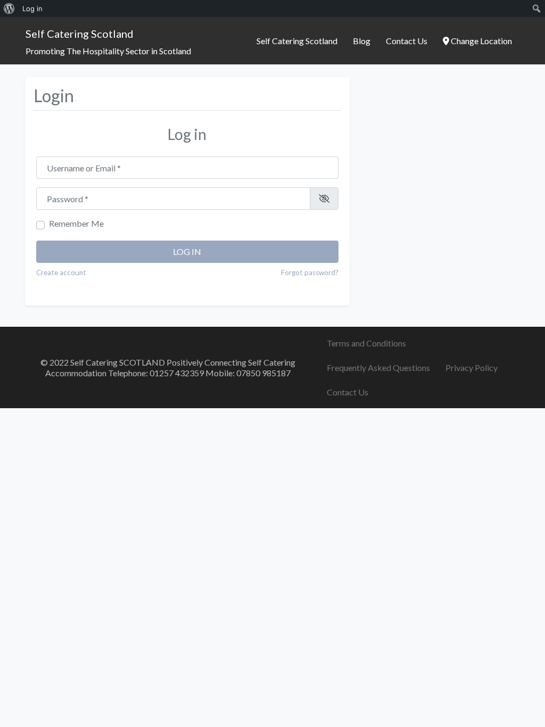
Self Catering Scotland (80, 33)
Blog (361, 41)
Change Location (480, 41)
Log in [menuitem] (32, 8)
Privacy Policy (471, 367)
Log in (187, 251)
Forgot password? (309, 272)
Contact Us (406, 41)
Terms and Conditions (366, 343)
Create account (61, 272)
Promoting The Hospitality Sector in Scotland (108, 51)
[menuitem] (9, 8)
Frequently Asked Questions (378, 367)
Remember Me (76, 223)
